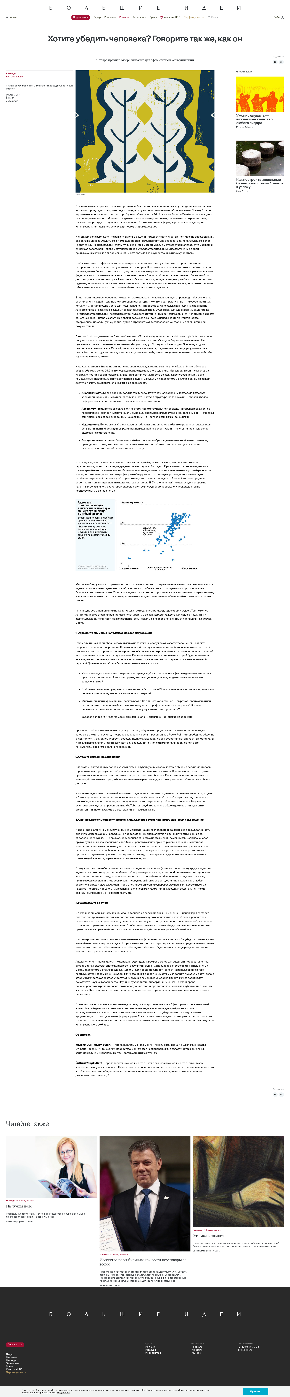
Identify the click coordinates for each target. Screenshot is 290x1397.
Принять (255, 1391)
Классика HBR (172, 17)
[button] (213, 17)
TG (275, 62)
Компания (110, 17)
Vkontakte (197, 1350)
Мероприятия (153, 1353)
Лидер (97, 17)
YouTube (196, 1353)
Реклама (150, 1347)
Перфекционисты (194, 17)
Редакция (150, 1350)
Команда (124, 17)
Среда (153, 17)
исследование (97, 214)
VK (281, 62)
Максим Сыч (13, 95)
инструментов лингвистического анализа (101, 375)
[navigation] (137, 17)
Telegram (196, 1347)
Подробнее (63, 1393)
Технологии (139, 17)
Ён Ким (10, 98)
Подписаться (80, 17)
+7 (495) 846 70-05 (248, 1347)
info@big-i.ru (245, 1350)
